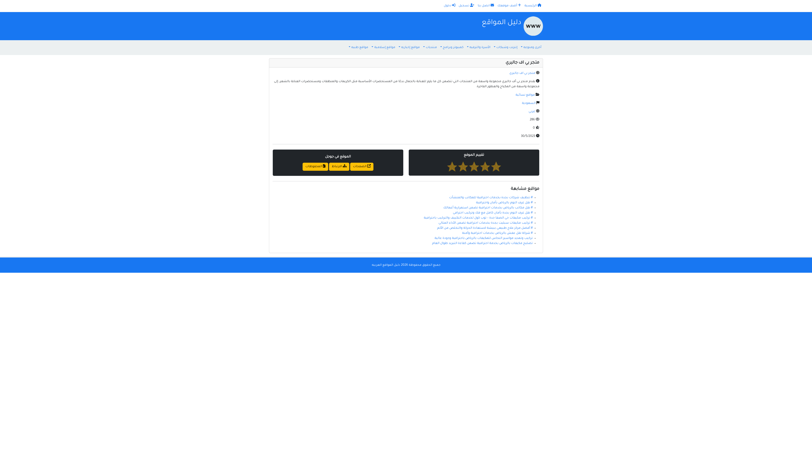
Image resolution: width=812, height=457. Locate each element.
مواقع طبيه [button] (359, 47)
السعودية (529, 103)
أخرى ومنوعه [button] (532, 47)
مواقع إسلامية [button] (384, 47)
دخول (448, 6)
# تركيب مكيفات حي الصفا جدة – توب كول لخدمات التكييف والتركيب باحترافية (478, 218)
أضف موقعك (507, 6)
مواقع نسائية (525, 95)
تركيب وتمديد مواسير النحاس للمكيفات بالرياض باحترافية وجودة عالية (484, 238)
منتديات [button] (431, 47)
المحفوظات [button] (314, 166)
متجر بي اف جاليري (522, 73)
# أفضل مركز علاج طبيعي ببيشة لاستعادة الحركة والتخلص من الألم (485, 228)
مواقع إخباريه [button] (410, 47)
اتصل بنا (484, 6)
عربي (532, 111)
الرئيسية (531, 6)
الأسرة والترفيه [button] (479, 47)
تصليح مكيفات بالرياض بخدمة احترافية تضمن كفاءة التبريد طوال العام (482, 243)
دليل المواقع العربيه (386, 265)
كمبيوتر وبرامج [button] (453, 47)
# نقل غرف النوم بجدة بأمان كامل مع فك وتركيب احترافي (493, 213)
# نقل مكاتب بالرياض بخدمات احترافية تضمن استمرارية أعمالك (488, 208)
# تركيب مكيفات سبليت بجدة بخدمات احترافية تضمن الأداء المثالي (486, 223)
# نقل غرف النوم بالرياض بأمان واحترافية (504, 203)
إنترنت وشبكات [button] (506, 47)
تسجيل (464, 6)
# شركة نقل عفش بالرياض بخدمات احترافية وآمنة (497, 233)
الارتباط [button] (337, 166)
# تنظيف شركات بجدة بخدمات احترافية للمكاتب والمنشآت (491, 198)
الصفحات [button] (360, 166)
